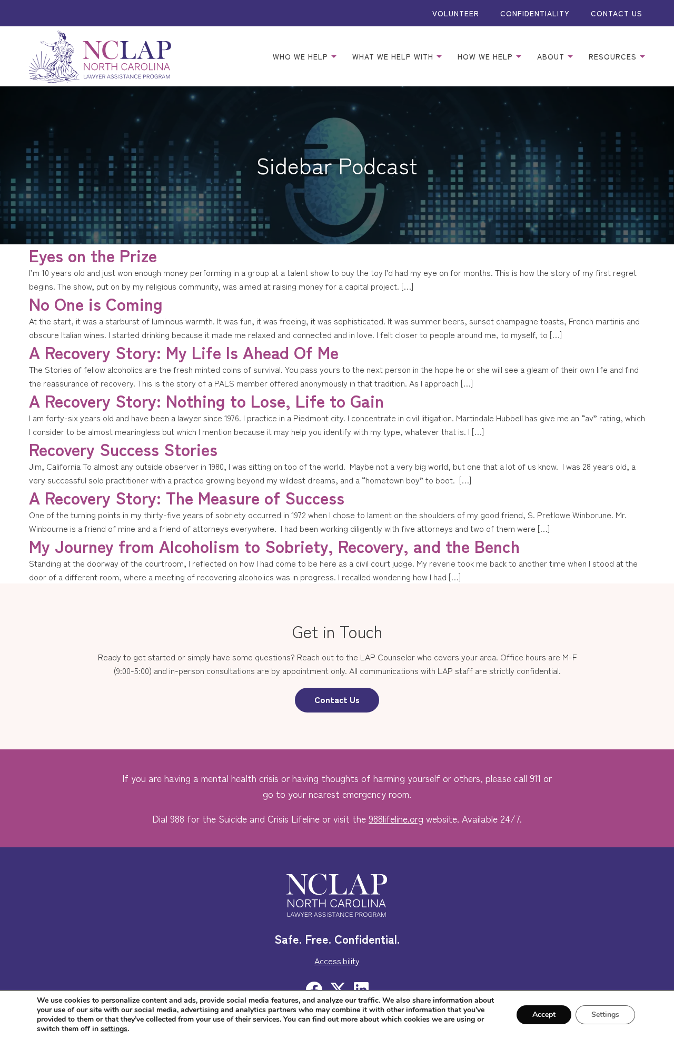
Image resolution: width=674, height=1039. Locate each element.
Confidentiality (535, 13)
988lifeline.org (396, 818)
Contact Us (616, 13)
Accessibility (337, 960)
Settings (605, 1015)
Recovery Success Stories (123, 449)
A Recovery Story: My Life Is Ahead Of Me (184, 352)
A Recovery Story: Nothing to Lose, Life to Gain (206, 400)
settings (114, 1029)
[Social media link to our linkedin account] (361, 988)
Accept (544, 1015)
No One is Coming (96, 303)
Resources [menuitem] (614, 56)
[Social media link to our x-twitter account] (338, 988)
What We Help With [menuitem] (394, 56)
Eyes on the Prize (93, 255)
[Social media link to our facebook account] (313, 988)
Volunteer (455, 13)
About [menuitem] (552, 56)
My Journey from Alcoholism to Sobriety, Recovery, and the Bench (274, 545)
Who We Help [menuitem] (302, 56)
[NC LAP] (100, 56)
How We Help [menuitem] (487, 56)
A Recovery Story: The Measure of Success (186, 497)
